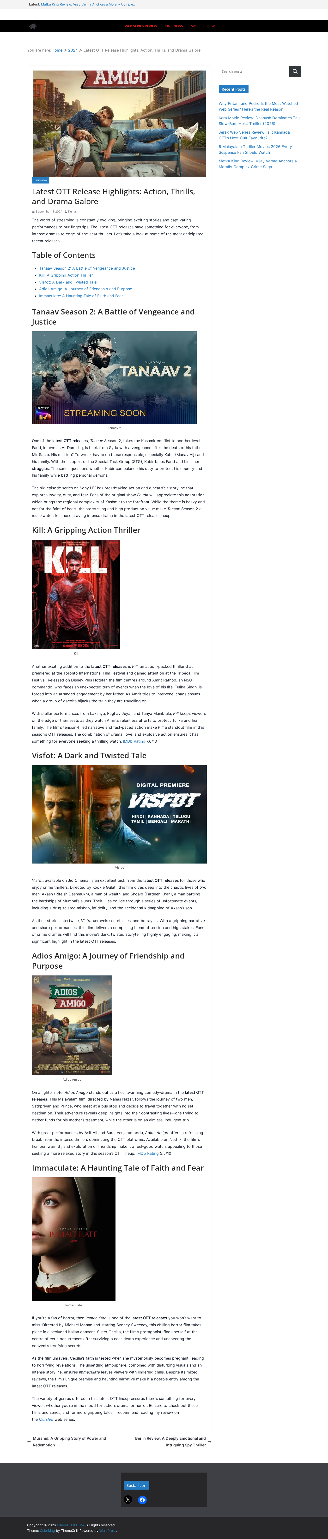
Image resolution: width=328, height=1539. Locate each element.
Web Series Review (141, 26)
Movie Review (203, 26)
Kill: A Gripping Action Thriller (66, 275)
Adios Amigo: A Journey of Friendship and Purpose (85, 288)
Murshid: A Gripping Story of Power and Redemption (69, 1442)
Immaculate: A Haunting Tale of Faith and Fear (81, 295)
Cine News (174, 26)
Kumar (72, 211)
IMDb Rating (134, 741)
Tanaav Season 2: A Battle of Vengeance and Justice (87, 268)
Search (295, 71)
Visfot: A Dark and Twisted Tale (68, 282)
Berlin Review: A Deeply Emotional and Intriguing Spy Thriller (170, 1442)
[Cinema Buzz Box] (33, 26)
